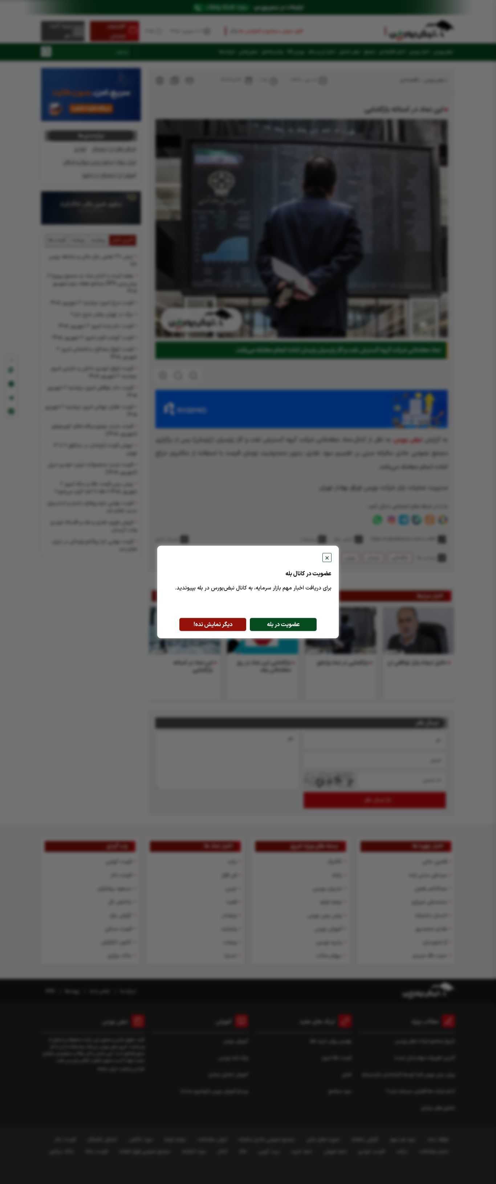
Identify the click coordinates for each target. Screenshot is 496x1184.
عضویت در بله (283, 624)
